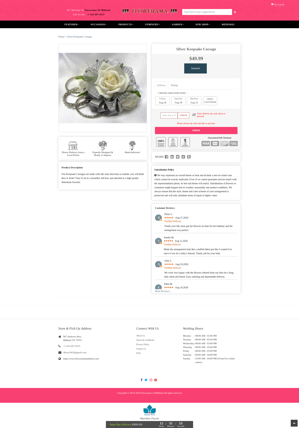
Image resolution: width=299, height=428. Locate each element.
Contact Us (141, 349)
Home (61, 36)
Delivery (161, 85)
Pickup (174, 85)
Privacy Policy (142, 344)
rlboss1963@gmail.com (74, 352)
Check (183, 115)
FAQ (138, 353)
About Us (140, 336)
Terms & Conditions (145, 340)
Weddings (228, 24)
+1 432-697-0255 (71, 346)
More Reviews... (163, 291)
